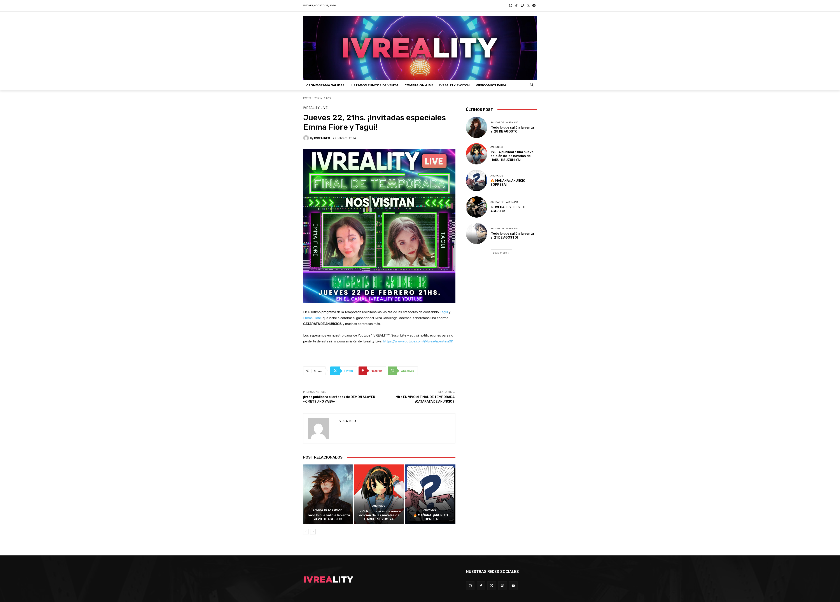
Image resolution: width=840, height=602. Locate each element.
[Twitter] (528, 6)
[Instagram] (511, 6)
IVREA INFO (322, 138)
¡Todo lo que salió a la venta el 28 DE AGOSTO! (328, 517)
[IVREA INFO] (306, 138)
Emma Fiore (312, 318)
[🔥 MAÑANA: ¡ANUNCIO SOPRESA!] (430, 494)
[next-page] (313, 531)
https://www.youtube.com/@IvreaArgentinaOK (418, 341)
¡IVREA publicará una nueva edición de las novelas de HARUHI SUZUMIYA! (379, 515)
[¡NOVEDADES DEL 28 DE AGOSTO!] (476, 207)
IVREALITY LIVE (322, 97)
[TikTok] (517, 6)
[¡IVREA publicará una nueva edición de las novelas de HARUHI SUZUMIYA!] (379, 494)
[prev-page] (306, 531)
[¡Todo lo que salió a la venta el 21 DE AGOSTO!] (476, 233)
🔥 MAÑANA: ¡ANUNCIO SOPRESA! (430, 517)
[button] (532, 85)
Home (307, 97)
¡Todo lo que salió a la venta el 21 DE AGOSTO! (512, 235)
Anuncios (378, 506)
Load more (500, 253)
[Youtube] (534, 6)
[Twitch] (522, 6)
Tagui (444, 312)
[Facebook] (481, 585)
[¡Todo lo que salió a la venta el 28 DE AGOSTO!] (328, 494)
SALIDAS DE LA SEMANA (327, 510)
